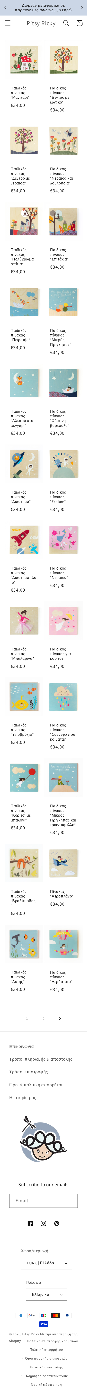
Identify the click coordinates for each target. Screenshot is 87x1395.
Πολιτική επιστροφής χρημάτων (52, 1341)
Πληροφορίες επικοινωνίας (46, 1375)
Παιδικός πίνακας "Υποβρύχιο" (22, 730)
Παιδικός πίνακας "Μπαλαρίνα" (22, 654)
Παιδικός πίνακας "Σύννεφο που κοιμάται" (62, 732)
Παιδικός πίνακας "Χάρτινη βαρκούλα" (59, 418)
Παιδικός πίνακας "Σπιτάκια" (59, 254)
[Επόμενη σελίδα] (59, 1018)
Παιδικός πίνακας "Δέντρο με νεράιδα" (20, 176)
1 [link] (27, 1018)
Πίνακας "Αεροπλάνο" (62, 893)
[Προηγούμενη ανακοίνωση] (5, 8)
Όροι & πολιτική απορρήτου (36, 1084)
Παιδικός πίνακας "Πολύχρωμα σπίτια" (22, 256)
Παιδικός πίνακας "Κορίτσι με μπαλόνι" (21, 813)
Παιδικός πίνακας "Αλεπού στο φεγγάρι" (22, 418)
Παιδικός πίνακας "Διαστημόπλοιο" (23, 575)
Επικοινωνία (21, 1046)
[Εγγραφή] (70, 1201)
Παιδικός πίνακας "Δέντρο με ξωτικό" (59, 95)
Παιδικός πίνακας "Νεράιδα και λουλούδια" (61, 176)
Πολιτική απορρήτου (46, 1349)
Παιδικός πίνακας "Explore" (58, 497)
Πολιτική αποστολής (46, 1367)
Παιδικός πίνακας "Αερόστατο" (61, 977)
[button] (7, 23)
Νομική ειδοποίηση (46, 1384)
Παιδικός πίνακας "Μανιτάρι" (20, 93)
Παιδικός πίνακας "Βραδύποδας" (23, 898)
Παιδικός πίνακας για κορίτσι (60, 654)
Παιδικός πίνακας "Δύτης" (19, 977)
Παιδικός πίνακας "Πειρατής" (20, 335)
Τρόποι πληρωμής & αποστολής (41, 1059)
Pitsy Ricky (30, 1334)
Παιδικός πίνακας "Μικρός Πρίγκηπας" (60, 337)
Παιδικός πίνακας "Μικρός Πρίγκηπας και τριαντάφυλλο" (63, 815)
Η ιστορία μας (22, 1097)
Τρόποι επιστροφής (28, 1072)
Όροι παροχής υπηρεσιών (46, 1358)
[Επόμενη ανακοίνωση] (82, 8)
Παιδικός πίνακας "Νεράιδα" (59, 573)
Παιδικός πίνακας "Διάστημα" (21, 497)
